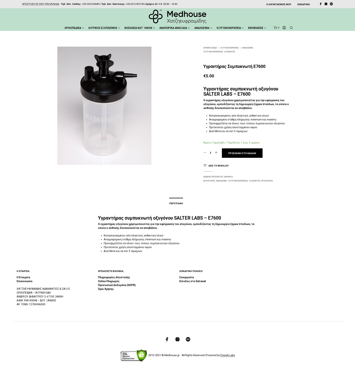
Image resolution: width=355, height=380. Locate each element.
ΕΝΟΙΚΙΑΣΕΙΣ (255, 27)
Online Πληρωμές (108, 281)
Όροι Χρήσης (106, 288)
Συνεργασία (186, 277)
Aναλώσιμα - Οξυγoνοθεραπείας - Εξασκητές (238, 181)
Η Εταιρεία (23, 277)
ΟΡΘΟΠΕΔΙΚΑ (73, 27)
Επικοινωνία (24, 281)
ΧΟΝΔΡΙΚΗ (303, 4)
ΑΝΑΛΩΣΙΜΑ (201, 27)
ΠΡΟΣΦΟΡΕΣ (267, 181)
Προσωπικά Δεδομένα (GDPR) (117, 285)
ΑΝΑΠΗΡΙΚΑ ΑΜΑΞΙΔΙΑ (173, 27)
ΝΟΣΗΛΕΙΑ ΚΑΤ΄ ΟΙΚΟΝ (138, 27)
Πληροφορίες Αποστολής (114, 277)
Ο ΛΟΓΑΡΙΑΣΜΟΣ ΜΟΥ (278, 4)
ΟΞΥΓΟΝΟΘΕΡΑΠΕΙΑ (229, 27)
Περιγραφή (176, 203)
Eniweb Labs (227, 355)
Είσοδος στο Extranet (193, 281)
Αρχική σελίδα (210, 48)
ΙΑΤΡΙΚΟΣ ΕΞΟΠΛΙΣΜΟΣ (102, 27)
